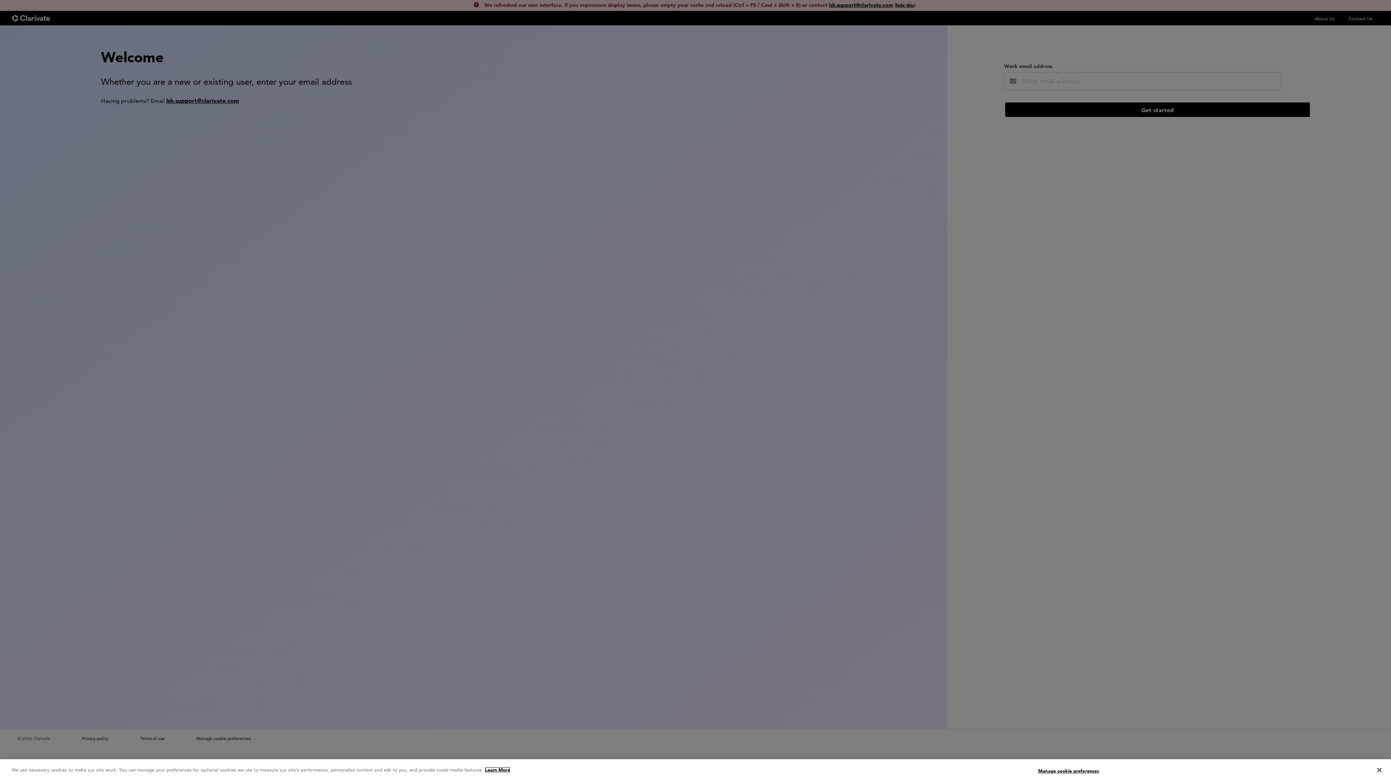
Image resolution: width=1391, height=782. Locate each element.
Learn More (497, 770)
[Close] (1379, 770)
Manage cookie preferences (1068, 771)
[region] (695, 770)
